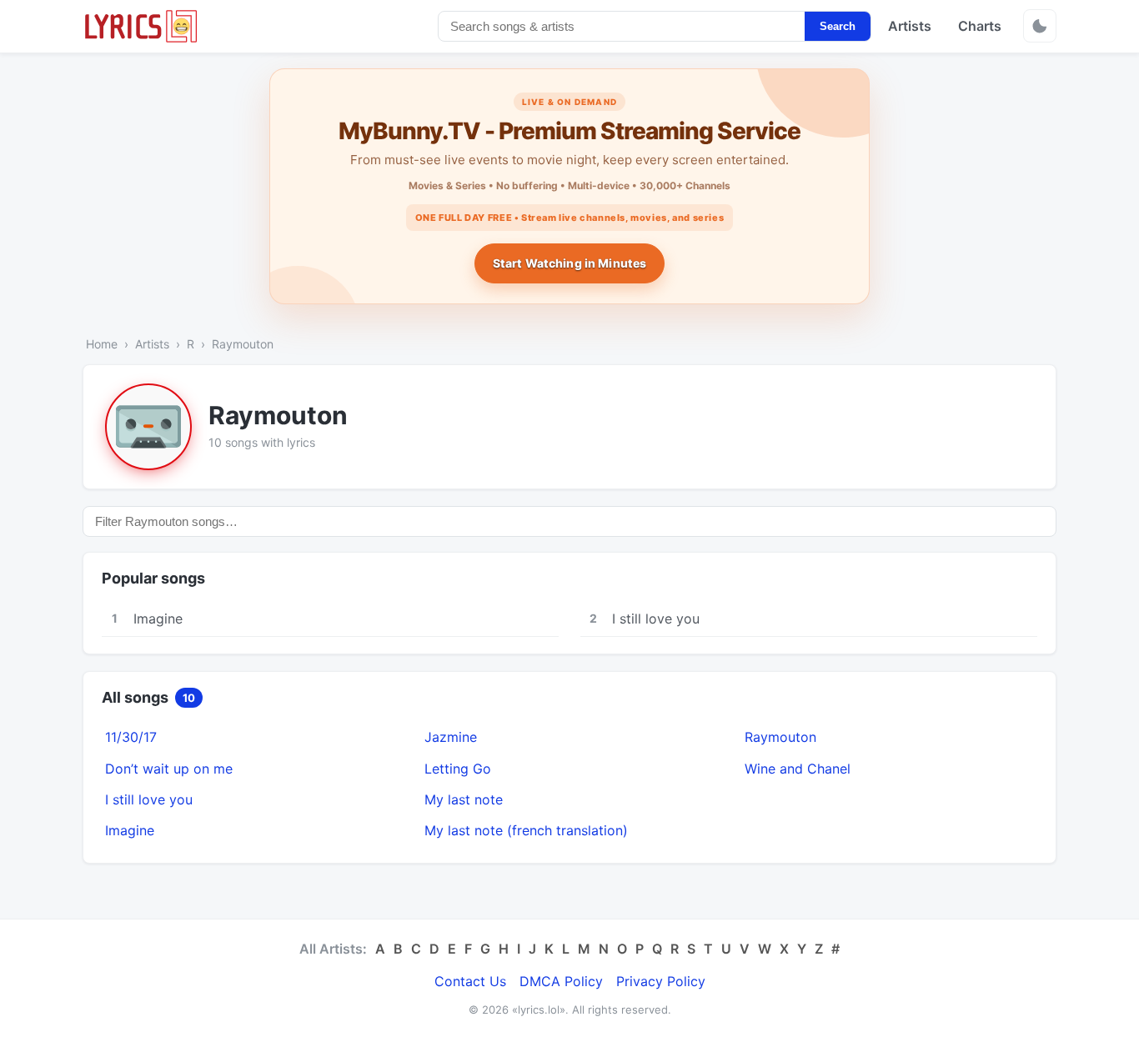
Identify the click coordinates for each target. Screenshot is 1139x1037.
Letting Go (457, 768)
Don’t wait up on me (169, 768)
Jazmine (450, 737)
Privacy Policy (660, 981)
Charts (979, 26)
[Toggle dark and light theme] (1039, 26)
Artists (909, 26)
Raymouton (780, 737)
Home (102, 344)
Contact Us (470, 981)
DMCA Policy (561, 981)
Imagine (129, 830)
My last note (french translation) (526, 830)
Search (838, 26)
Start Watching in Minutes (570, 263)
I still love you (149, 799)
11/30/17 (131, 737)
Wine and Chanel (797, 768)
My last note (463, 799)
